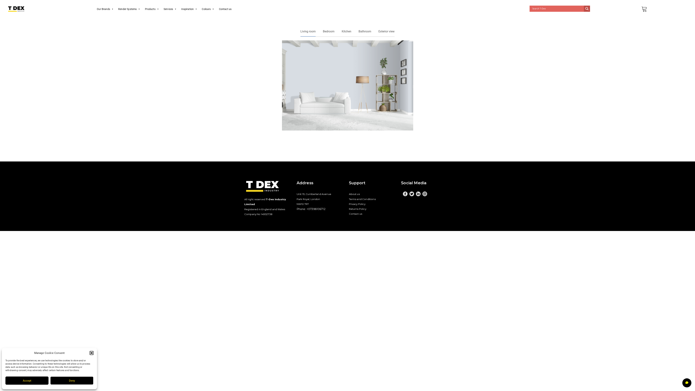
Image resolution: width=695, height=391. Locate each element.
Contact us (225, 9)
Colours (206, 9)
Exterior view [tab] (386, 31)
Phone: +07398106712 (311, 209)
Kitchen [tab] (346, 31)
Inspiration (187, 9)
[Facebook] (405, 194)
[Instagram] (425, 194)
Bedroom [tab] (328, 31)
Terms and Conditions (362, 199)
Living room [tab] (308, 31)
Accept (27, 380)
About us (354, 194)
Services (168, 9)
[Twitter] (411, 194)
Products (150, 9)
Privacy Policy (357, 204)
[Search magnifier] (587, 9)
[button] (91, 353)
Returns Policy (357, 208)
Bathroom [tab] (365, 31)
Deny (72, 380)
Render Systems (127, 9)
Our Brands (103, 9)
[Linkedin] (418, 194)
